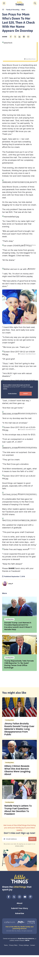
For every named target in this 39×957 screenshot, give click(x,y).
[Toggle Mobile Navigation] (4, 3)
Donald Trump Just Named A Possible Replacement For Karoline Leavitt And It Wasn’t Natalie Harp (18, 626)
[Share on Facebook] (11, 36)
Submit (32, 839)
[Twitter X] (14, 897)
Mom (23, 10)
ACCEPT (25, 393)
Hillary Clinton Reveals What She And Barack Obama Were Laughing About (17, 770)
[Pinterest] (30, 897)
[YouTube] (25, 897)
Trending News (9, 619)
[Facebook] (8, 897)
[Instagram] (19, 897)
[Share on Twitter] (15, 36)
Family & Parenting (12, 10)
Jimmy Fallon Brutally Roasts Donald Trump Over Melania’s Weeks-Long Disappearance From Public (19, 729)
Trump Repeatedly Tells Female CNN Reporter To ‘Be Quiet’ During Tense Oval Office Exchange (19, 664)
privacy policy (19, 846)
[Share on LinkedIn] (19, 36)
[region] (19, 389)
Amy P (10, 584)
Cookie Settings (12, 393)
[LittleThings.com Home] (19, 3)
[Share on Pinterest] (24, 36)
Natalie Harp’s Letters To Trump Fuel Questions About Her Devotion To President (18, 809)
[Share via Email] (28, 36)
